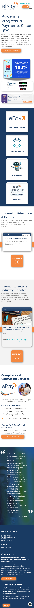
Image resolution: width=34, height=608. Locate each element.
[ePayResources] (10, 5)
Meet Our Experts (12, 584)
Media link (17, 98)
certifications (26, 341)
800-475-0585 (6, 547)
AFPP (18, 339)
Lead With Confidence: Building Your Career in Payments (16, 328)
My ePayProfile (25, 3)
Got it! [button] (6, 605)
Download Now (11, 50)
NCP (12, 339)
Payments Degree (17, 341)
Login (25, 7)
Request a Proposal (13, 437)
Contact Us (8, 579)
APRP (8, 339)
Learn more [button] (6, 601)
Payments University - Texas (15, 238)
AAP (15, 339)
